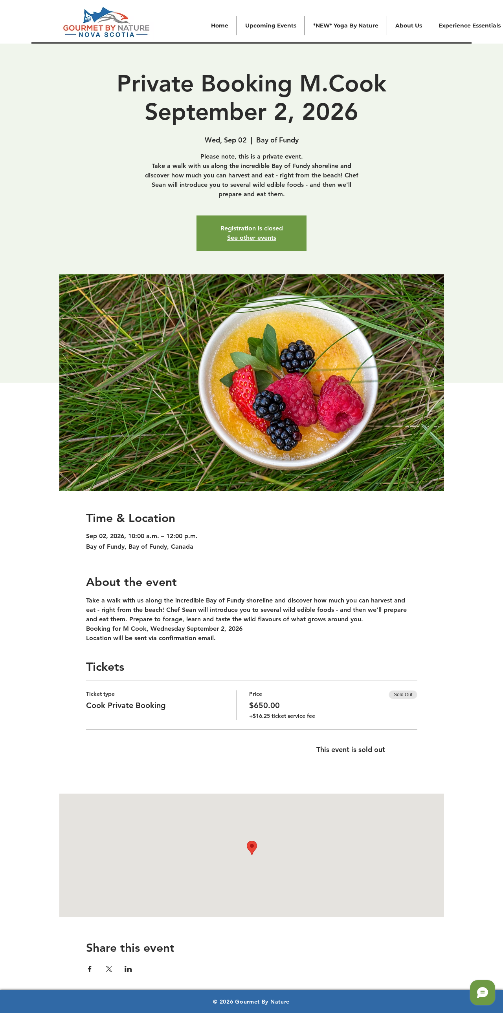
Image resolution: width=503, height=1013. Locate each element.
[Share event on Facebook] (90, 969)
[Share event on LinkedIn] (128, 969)
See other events (251, 237)
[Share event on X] (109, 969)
